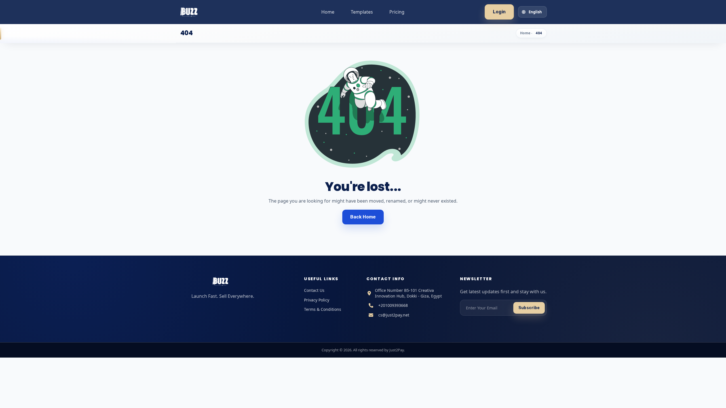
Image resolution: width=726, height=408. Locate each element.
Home (327, 12)
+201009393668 (393, 305)
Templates (362, 12)
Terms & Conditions (322, 309)
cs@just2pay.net (393, 315)
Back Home (363, 217)
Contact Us (314, 290)
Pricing (396, 12)
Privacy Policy (316, 300)
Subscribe (529, 307)
